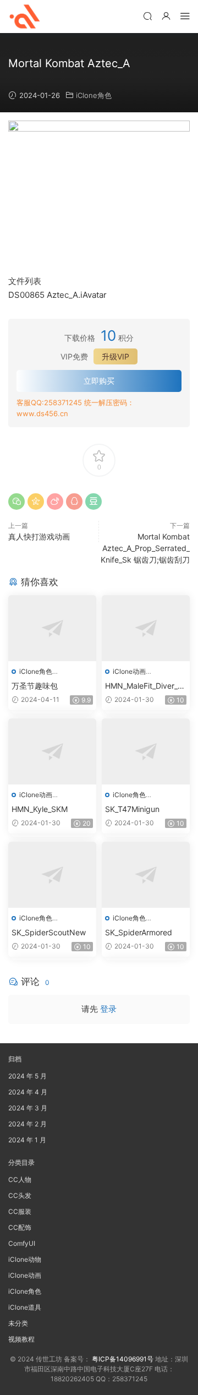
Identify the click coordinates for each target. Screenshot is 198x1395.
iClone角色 (94, 95)
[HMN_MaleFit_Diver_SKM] (146, 628)
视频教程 (21, 1339)
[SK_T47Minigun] (146, 751)
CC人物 (19, 1179)
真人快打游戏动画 (39, 536)
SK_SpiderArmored (138, 932)
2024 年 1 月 (27, 1140)
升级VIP (115, 356)
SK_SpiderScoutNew (49, 932)
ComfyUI (21, 1243)
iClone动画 (129, 671)
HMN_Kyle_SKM (40, 809)
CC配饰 (19, 1227)
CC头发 (19, 1195)
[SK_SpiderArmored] (146, 875)
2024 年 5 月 (27, 1076)
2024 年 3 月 (27, 1108)
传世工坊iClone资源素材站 (24, 16)
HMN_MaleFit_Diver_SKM (144, 686)
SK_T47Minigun (132, 809)
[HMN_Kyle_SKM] (52, 751)
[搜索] (147, 15)
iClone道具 (24, 1307)
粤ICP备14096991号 (122, 1359)
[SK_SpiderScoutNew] (52, 875)
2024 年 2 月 (27, 1124)
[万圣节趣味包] (52, 628)
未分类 (18, 1323)
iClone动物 (24, 1259)
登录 (108, 1009)
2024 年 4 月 (27, 1092)
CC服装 (19, 1211)
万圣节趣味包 (35, 685)
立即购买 (99, 380)
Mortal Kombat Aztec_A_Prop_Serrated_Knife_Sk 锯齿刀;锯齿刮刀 (145, 548)
